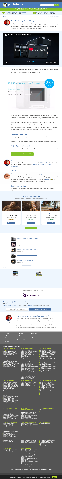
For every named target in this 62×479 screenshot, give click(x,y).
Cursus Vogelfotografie (45, 409)
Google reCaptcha (45, 305)
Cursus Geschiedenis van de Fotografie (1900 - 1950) (9, 360)
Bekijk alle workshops (31, 228)
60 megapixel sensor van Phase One (25, 260)
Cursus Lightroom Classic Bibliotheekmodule (45, 365)
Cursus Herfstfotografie (8, 413)
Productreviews (24, 457)
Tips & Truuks (8, 341)
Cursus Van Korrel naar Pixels (27, 369)
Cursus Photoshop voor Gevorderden (11, 386)
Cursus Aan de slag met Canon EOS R (29, 375)
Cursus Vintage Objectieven (46, 394)
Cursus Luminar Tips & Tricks (27, 383)
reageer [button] (41, 174)
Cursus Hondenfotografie (45, 410)
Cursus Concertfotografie (26, 350)
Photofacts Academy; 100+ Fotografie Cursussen (17, 12)
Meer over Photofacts (20, 329)
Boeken (8, 339)
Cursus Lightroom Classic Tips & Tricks (48, 358)
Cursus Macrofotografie (8, 414)
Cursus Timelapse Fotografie (27, 370)
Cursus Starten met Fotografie (9, 351)
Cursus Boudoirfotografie (8, 425)
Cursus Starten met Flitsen (8, 424)
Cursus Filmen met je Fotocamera (47, 440)
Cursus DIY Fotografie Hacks (27, 377)
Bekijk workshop (11, 222)
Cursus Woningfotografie (8, 441)
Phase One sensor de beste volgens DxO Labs (27, 249)
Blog (8, 333)
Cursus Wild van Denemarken (9, 418)
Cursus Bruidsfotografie (45, 423)
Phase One (13, 24)
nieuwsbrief (25, 474)
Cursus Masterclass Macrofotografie (10, 412)
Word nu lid (44, 8)
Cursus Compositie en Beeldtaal (10, 361)
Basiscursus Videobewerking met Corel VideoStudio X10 (47, 445)
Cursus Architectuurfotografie (27, 352)
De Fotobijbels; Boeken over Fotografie (45, 12)
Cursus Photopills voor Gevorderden (10, 450)
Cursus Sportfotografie (26, 356)
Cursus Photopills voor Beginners (10, 449)
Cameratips (5, 356)
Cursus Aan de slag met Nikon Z (28, 378)
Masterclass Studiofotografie (27, 423)
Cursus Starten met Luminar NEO (28, 382)
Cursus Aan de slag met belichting (10, 353)
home (5, 16)
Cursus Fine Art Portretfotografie (9, 436)
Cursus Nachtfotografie (26, 365)
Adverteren (34, 339)
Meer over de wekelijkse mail (9, 305)
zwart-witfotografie (42, 164)
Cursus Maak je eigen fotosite (27, 465)
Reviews (8, 335)
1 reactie (36, 23)
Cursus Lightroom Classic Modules (47, 353)
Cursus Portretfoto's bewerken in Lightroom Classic (47, 355)
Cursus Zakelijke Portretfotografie (10, 434)
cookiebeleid (47, 477)
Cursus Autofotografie (7, 440)
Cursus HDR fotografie (26, 363)
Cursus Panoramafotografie (27, 364)
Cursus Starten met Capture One (28, 450)
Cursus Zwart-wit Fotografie (46, 389)
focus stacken (48, 179)
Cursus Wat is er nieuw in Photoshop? (11, 404)
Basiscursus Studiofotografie (27, 425)
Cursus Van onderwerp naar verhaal (48, 384)
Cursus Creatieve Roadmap (46, 385)
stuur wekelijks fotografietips (40, 309)
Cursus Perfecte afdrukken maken (28, 451)
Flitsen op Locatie (31, 213)
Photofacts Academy (44, 162)
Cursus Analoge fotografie (45, 390)
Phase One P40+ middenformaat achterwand (27, 255)
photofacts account (18, 474)
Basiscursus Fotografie (8, 362)
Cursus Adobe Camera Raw (9, 387)
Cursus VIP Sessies (25, 460)
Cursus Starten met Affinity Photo (28, 455)
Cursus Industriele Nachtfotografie (28, 376)
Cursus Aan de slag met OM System (29, 372)
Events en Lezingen (25, 463)
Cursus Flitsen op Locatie (8, 427)
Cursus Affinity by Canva (26, 456)
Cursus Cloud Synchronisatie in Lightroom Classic (47, 371)
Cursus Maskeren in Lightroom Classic (48, 352)
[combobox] (47, 5)
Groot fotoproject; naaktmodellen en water (26, 243)
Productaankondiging (55, 16)
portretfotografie (14, 166)
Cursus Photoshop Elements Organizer (11, 396)
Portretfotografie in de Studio (11, 213)
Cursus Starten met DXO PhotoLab (10, 452)
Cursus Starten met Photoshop (9, 383)
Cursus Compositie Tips (26, 374)
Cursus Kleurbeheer (25, 359)
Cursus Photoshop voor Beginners (10, 382)
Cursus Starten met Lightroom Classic (48, 351)
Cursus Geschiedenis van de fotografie (11, 357)
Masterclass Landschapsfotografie (28, 411)
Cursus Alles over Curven (8, 401)
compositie (35, 164)
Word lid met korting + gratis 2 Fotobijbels (24, 8)
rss (34, 474)
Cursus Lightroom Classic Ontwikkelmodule (45, 357)
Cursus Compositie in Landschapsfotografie (26, 417)
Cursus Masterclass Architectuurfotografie (26, 358)
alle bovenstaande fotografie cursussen (29, 469)
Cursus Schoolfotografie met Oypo (28, 442)
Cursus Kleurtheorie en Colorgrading (11, 385)
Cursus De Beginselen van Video (47, 441)
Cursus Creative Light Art (45, 393)
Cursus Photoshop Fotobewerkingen (10, 400)
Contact (33, 335)
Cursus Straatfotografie (26, 353)
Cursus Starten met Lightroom (46, 350)
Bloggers (34, 337)
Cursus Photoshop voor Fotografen (10, 384)
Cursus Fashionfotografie (26, 427)
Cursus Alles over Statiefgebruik (9, 366)
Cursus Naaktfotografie (8, 433)
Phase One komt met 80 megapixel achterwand (27, 238)
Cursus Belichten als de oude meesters (29, 426)
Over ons (34, 333)
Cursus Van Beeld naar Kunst (46, 383)
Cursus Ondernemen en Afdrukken (28, 441)
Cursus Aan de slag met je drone (28, 452)
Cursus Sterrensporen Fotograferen (29, 415)
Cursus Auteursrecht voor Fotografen (29, 454)
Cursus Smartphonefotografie (27, 368)
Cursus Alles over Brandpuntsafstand (11, 363)
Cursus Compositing (7, 397)
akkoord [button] (54, 477)
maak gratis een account (33, 190)
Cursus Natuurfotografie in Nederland (11, 415)
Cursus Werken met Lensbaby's (47, 386)
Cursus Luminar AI (25, 384)
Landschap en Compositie (51, 213)
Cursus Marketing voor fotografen (28, 440)
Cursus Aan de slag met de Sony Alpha (29, 371)
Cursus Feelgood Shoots (8, 435)
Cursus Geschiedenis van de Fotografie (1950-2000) (9, 365)
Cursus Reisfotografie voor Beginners (29, 351)
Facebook (30, 305)
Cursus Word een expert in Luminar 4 (29, 385)
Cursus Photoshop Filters (8, 398)
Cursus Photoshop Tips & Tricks (9, 399)
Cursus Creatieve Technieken (46, 382)
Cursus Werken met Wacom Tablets (29, 449)
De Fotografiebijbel (21, 339)
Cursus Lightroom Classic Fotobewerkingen (45, 360)
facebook (30, 474)
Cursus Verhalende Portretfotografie (10, 430)
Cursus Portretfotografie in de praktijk (11, 426)
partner (37, 474)
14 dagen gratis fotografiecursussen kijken (22, 153)
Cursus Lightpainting (44, 391)
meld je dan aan (23, 190)
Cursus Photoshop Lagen (8, 388)
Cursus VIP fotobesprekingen (9, 451)
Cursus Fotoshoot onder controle (10, 429)
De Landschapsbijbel (21, 337)
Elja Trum (26, 23)
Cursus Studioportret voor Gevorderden (29, 424)
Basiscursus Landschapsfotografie (28, 412)
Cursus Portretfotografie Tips (9, 423)
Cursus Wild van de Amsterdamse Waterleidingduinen (10, 417)
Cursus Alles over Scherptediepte (10, 352)
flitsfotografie (48, 164)
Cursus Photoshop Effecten (8, 406)
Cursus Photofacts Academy (27, 464)
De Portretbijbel (21, 335)
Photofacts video (8, 337)
